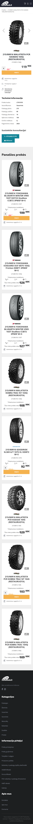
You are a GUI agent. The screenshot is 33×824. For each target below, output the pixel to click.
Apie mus (5, 805)
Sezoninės (5, 717)
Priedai (4, 735)
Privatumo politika (7, 761)
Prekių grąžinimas (7, 752)
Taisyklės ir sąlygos (8, 756)
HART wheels (6, 783)
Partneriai (5, 809)
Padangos (5, 703)
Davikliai (4, 730)
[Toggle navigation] (31, 4)
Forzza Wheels (6, 774)
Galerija (4, 788)
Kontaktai (5, 800)
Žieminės (4, 708)
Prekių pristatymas (8, 747)
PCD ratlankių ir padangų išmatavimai (14, 779)
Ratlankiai (5, 726)
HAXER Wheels (6, 770)
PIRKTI (16, 73)
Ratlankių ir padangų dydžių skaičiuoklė (14, 765)
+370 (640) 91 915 (11, 136)
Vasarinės (5, 712)
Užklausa (9, 140)
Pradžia (4, 10)
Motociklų (5, 721)
